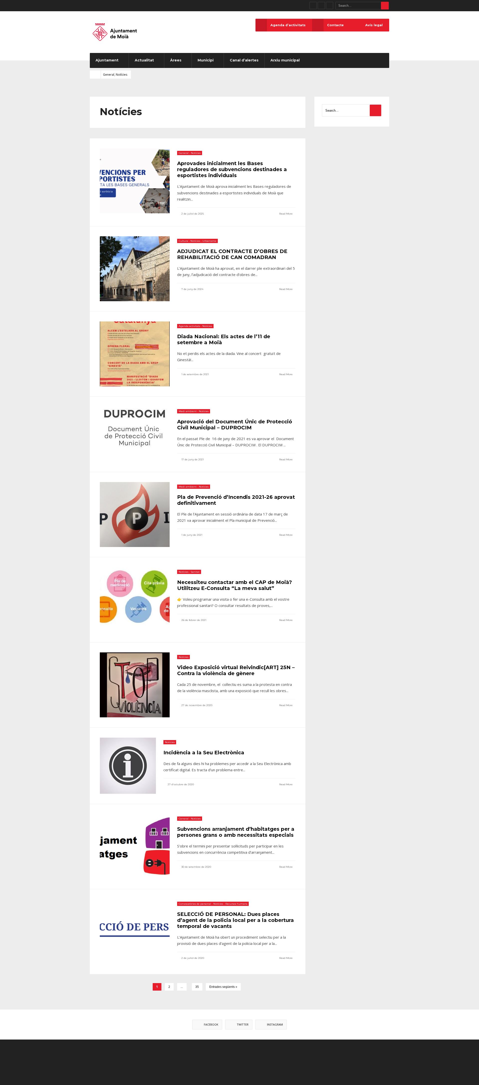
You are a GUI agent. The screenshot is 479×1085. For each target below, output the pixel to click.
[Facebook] (313, 5)
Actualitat (144, 60)
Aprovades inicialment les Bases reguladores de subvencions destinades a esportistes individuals (232, 169)
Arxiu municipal (285, 60)
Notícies (121, 74)
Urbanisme (209, 241)
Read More (286, 213)
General (108, 74)
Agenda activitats (189, 326)
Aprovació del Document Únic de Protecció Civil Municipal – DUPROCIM (234, 425)
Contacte (335, 25)
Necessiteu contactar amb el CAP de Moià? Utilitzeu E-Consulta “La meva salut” (234, 585)
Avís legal (374, 25)
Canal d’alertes (244, 60)
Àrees (175, 60)
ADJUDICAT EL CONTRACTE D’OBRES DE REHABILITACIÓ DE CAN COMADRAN (232, 254)
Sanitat (195, 571)
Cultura (183, 241)
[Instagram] (329, 5)
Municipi (206, 60)
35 (197, 987)
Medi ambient (188, 411)
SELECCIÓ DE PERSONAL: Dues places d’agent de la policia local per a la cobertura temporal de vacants (235, 920)
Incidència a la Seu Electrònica (203, 753)
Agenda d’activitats (288, 25)
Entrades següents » (223, 987)
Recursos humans (236, 903)
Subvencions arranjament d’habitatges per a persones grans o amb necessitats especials (235, 832)
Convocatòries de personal (195, 903)
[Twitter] (321, 5)
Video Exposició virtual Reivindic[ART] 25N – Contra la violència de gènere (236, 670)
